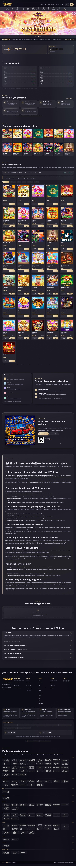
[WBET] (23, 804)
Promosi (64, 9)
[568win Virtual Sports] (6, 808)
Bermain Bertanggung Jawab (19, 680)
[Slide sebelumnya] (3, 23)
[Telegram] (7, 1)
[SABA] (15, 804)
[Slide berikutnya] (73, 23)
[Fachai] (6, 767)
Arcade (43, 9)
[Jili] (15, 760)
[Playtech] (23, 763)
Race (23, 9)
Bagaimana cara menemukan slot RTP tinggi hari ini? (15, 645)
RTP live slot (56, 475)
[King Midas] (40, 763)
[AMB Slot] (31, 770)
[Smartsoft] (23, 767)
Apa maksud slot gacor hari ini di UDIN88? (13, 641)
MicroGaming (30, 181)
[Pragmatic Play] (6, 760)
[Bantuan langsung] (3, 1)
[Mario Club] (48, 770)
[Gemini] (40, 815)
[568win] (6, 804)
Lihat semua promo (69, 98)
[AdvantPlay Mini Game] (65, 815)
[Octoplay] (40, 770)
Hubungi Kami (53, 687)
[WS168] (23, 852)
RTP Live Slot (67, 1)
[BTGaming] (56, 767)
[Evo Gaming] (31, 781)
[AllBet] (6, 784)
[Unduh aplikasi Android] (5, 1)
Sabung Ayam (59, 9)
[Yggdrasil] (15, 774)
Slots (12, 9)
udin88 (6, 464)
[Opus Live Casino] (15, 784)
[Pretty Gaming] (48, 781)
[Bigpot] (6, 770)
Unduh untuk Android (43, 433)
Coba (6, 226)
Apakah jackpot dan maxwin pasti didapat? (14, 657)
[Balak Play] (6, 839)
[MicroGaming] (6, 763)
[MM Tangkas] (15, 832)
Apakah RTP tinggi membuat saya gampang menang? (16, 649)
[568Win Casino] (40, 784)
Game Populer (28, 682)
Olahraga (33, 9)
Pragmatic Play (12, 181)
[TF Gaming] (6, 845)
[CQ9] (6, 774)
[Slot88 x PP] (31, 760)
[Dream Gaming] (31, 784)
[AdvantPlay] (15, 767)
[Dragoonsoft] (56, 770)
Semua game (6, 181)
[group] (38, 612)
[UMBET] (56, 804)
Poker (49, 9)
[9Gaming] (15, 839)
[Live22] (65, 770)
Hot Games (7, 9)
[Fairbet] (65, 804)
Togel (28, 9)
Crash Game (38, 9)
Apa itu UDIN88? (7, 632)
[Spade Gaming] (31, 763)
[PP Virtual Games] (15, 808)
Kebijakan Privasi (17, 685)
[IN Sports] (48, 804)
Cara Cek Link (72, 1)
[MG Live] (23, 781)
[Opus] (40, 804)
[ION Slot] (15, 770)
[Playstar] (48, 767)
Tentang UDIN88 (17, 682)
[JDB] (40, 767)
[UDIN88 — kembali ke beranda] (7, 4)
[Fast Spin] (48, 763)
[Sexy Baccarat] (40, 781)
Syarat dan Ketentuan (17, 687)
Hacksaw (36, 181)
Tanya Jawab (53, 685)
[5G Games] (15, 763)
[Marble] (6, 791)
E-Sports (53, 9)
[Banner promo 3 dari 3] (38, 23)
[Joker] (65, 763)
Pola (12, 226)
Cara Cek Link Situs (54, 680)
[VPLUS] (56, 763)
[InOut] (48, 815)
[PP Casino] (15, 781)
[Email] (69, 681)
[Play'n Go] (23, 774)
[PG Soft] (23, 760)
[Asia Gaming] (65, 781)
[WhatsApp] (66, 681)
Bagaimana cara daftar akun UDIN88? (12, 653)
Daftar (72, 4)
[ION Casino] (6, 781)
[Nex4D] (6, 798)
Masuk (67, 4)
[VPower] (23, 770)
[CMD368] (31, 804)
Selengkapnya (11, 104)
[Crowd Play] (65, 767)
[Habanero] (65, 760)
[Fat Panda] (40, 760)
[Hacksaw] (48, 760)
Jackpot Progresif (29, 687)
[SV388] (15, 852)
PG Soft (19, 181)
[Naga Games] (31, 767)
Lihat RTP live (70, 126)
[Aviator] (15, 815)
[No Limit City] (56, 760)
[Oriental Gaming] (56, 781)
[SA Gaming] (23, 784)
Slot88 (24, 181)
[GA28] (6, 852)
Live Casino (17, 9)
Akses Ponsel (28, 690)
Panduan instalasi (54, 433)
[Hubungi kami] (9, 1)
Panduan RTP (53, 682)
